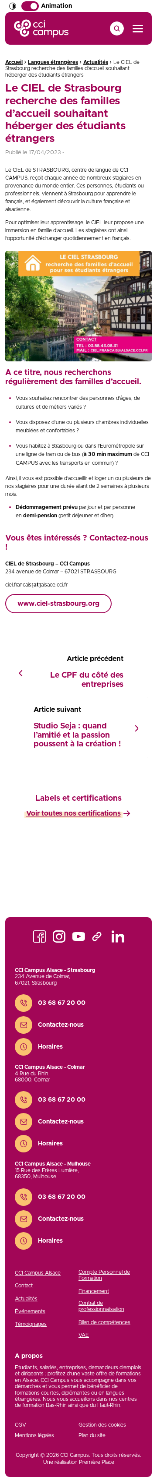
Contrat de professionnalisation (101, 1306)
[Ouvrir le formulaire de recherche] (117, 28)
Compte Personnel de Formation (104, 1275)
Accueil (14, 62)
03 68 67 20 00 (61, 1003)
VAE (83, 1335)
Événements (30, 1311)
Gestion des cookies (102, 1425)
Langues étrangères (53, 62)
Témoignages (31, 1324)
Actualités (95, 62)
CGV (20, 1425)
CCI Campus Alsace (38, 1273)
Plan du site (92, 1435)
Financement (93, 1291)
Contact (24, 1285)
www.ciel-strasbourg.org (58, 603)
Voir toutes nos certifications (73, 813)
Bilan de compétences (104, 1322)
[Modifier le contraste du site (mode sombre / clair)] (12, 6)
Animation (56, 6)
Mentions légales (34, 1435)
